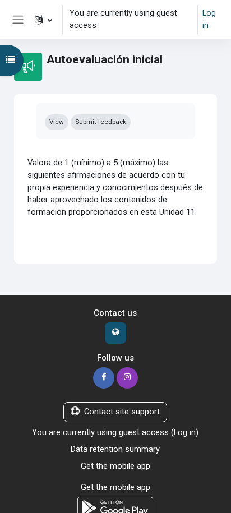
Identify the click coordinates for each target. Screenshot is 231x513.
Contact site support (122, 411)
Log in (209, 19)
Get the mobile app (115, 466)
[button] (43, 19)
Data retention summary (115, 449)
